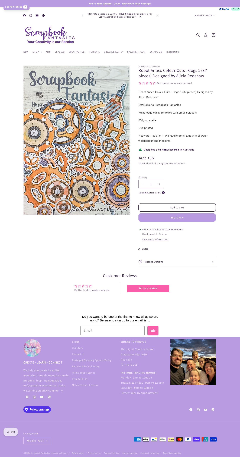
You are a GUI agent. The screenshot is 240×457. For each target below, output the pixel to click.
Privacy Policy (79, 378)
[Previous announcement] (82, 15)
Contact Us (78, 354)
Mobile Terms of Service (85, 385)
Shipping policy (129, 453)
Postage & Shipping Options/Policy (91, 360)
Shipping (158, 163)
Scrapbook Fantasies (40, 453)
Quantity (142, 177)
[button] (37, 51)
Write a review (148, 288)
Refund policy (78, 453)
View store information (155, 239)
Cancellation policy (172, 453)
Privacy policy (94, 453)
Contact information (149, 453)
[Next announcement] (157, 15)
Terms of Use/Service (84, 372)
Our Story (77, 347)
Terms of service (111, 453)
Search (76, 341)
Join (153, 330)
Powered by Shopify (59, 453)
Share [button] (145, 249)
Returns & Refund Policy (85, 366)
